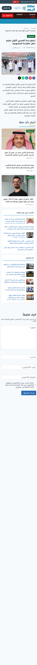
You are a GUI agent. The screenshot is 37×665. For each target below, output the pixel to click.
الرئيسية (33, 28)
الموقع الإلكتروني (28, 377)
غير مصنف (26, 28)
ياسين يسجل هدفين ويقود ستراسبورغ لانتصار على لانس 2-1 (15, 288)
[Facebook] (33, 78)
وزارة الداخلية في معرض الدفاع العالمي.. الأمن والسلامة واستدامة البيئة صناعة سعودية (19, 168)
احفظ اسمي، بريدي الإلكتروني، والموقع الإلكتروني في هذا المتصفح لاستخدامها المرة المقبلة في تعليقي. (19, 385)
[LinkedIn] (26, 78)
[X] (19, 78)
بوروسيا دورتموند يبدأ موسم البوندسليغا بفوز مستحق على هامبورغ (15, 274)
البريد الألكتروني (28, 367)
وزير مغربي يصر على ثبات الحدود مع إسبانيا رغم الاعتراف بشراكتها (14, 281)
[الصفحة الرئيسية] (28, 8)
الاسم (32, 357)
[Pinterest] (30, 78)
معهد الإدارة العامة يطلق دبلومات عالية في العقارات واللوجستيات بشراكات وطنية (16, 297)
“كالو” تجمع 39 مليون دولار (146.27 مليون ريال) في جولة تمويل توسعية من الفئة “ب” (18, 201)
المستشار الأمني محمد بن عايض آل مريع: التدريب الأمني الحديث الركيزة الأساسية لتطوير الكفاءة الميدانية (19, 155)
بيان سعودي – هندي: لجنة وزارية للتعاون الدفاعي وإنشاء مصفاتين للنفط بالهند (21, 242)
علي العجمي (15, 48)
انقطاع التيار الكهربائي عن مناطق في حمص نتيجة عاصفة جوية (14, 265)
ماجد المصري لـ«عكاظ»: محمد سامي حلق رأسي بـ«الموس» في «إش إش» (19, 248)
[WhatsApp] (23, 78)
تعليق (32, 327)
